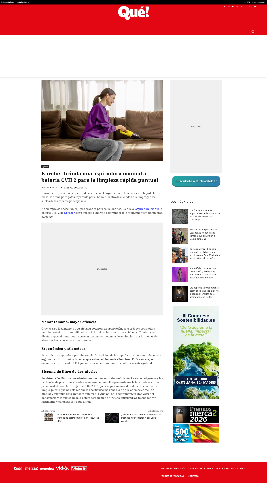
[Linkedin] (102, 435)
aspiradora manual (147, 209)
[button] (252, 31)
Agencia (45, 167)
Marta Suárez (50, 187)
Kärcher (69, 212)
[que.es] (133, 13)
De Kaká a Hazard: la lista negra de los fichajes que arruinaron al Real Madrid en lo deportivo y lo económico (205, 253)
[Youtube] (250, 7)
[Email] (109, 435)
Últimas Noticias (7, 2)
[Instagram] (229, 7)
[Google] (254, 7)
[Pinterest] (81, 435)
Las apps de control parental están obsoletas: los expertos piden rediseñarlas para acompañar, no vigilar (205, 292)
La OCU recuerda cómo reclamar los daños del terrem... (237, 2)
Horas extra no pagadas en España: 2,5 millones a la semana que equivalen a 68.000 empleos (203, 234)
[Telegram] (237, 7)
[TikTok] (242, 7)
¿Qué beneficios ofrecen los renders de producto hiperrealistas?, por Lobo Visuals (141, 417)
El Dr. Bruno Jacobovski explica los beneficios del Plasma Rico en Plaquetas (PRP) (78, 417)
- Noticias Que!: (22, 2)
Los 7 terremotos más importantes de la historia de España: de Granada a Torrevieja (205, 215)
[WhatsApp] (88, 435)
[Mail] (233, 7)
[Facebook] (225, 7)
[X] (246, 7)
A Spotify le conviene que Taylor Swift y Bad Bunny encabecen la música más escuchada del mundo (203, 273)
